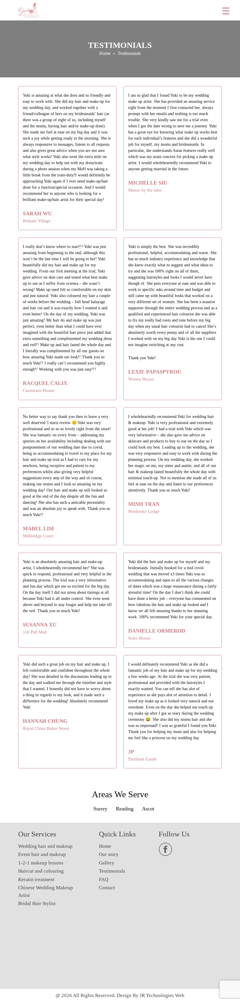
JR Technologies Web (162, 995)
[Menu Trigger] (225, 10)
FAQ (103, 879)
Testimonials (112, 871)
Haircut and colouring (41, 871)
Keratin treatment (36, 879)
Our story (109, 854)
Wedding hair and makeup (45, 846)
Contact (107, 887)
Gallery (106, 863)
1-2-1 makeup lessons (41, 863)
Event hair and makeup (42, 854)
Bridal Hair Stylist (37, 903)
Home (105, 53)
